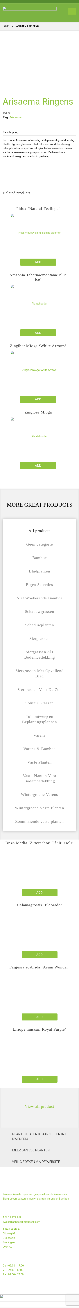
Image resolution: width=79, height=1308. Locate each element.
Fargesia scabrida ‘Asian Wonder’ (39, 967)
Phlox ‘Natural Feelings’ (38, 208)
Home (6, 26)
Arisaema (15, 117)
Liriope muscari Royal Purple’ (39, 1029)
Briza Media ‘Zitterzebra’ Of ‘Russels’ (39, 842)
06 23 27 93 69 (13, 1217)
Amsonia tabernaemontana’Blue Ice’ (38, 277)
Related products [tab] (16, 193)
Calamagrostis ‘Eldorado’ (39, 905)
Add (38, 262)
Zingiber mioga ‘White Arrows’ (38, 345)
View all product (39, 1106)
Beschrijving (10, 132)
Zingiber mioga (38, 412)
